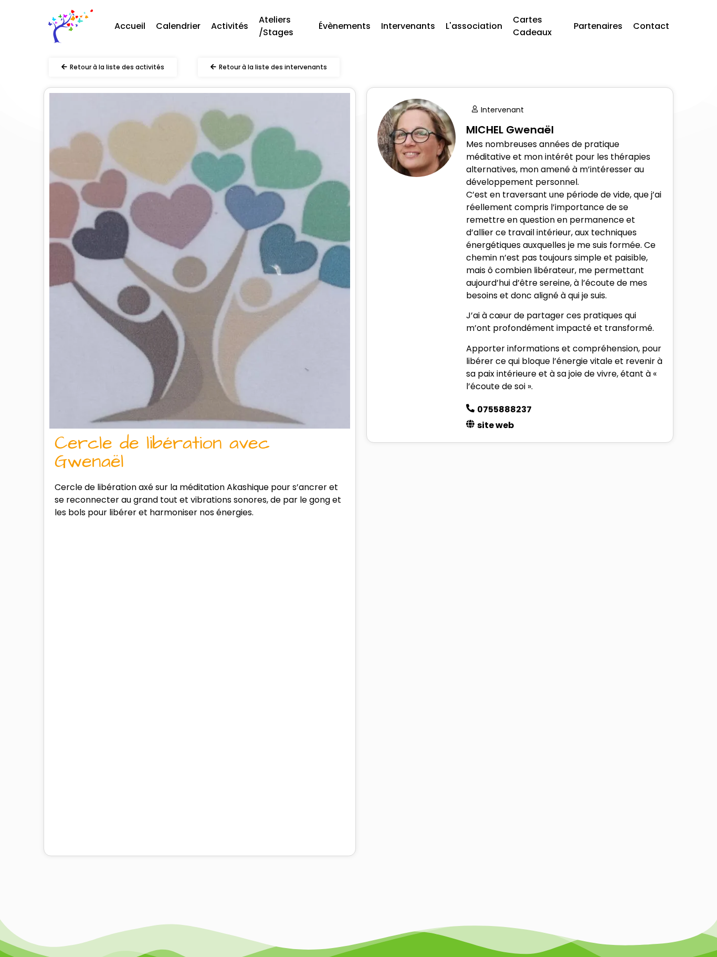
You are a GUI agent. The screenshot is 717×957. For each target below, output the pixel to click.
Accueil (129, 26)
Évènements (345, 26)
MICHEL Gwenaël (510, 129)
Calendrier (178, 26)
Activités (229, 26)
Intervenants (408, 26)
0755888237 (504, 409)
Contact (651, 26)
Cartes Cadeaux (532, 26)
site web (495, 425)
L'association (474, 26)
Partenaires (598, 26)
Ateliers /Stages (276, 26)
